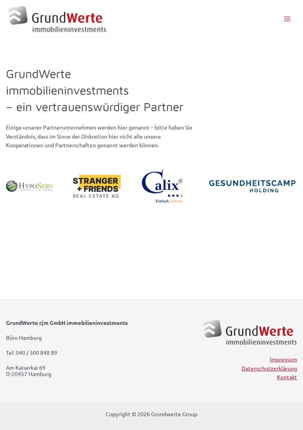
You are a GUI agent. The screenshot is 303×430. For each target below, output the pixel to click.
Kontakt (287, 376)
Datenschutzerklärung (269, 368)
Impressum (283, 359)
